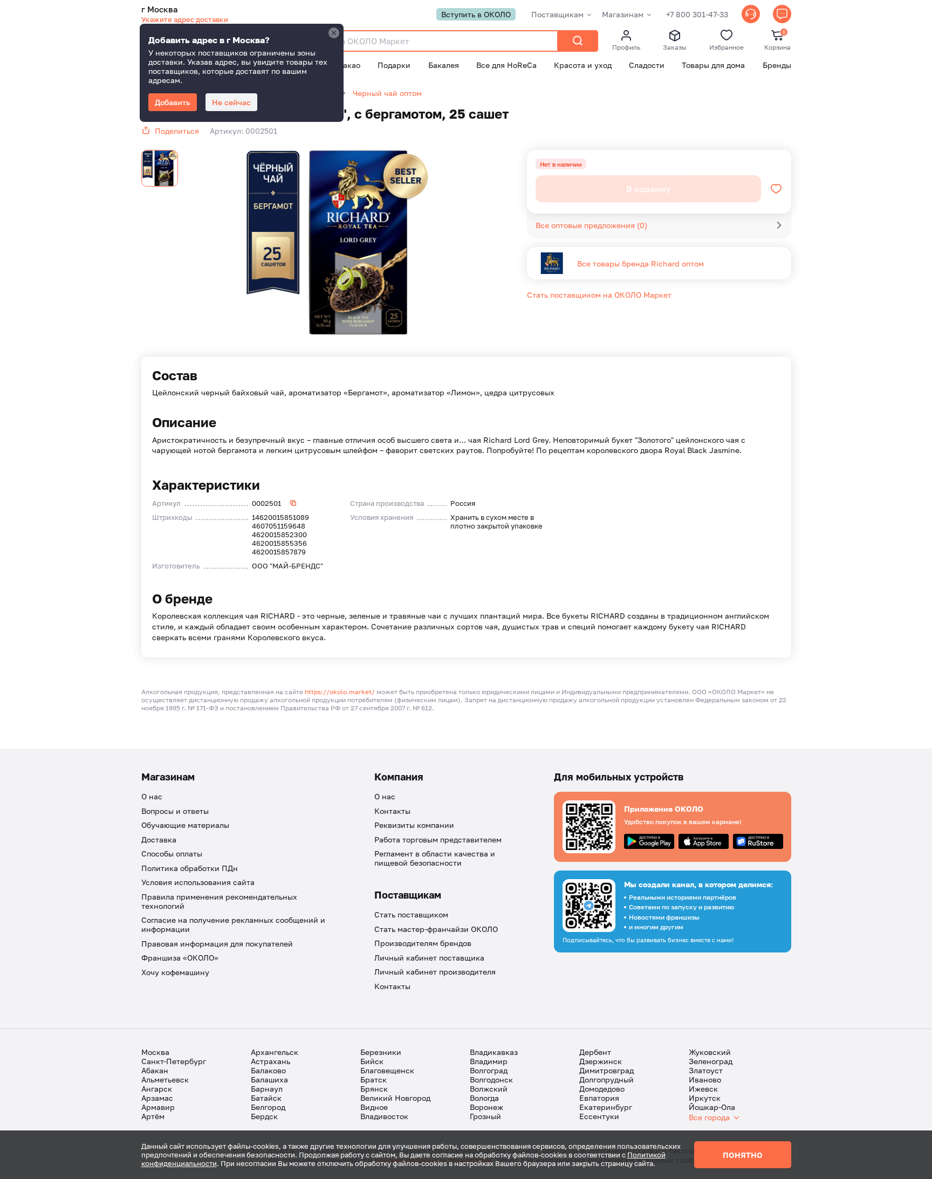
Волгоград (489, 1070)
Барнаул (267, 1088)
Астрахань (270, 1061)
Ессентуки (599, 1116)
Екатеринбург (605, 1107)
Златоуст (706, 1070)
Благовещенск (387, 1070)
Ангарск (156, 1088)
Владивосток (384, 1116)
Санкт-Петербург (173, 1061)
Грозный (485, 1116)
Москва (155, 1052)
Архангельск (274, 1052)
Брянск (374, 1088)
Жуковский (710, 1052)
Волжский (489, 1088)
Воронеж (486, 1107)
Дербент (595, 1052)
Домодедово (602, 1088)
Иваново (705, 1079)
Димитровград (606, 1070)
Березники (380, 1052)
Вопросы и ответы (175, 810)
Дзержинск (600, 1061)
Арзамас (157, 1097)
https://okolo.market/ (340, 692)
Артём (153, 1116)
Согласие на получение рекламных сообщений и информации (233, 924)
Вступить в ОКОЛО (476, 14)
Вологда (484, 1097)
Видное (374, 1107)
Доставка (158, 839)
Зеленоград (710, 1061)
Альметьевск (165, 1079)
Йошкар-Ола (712, 1107)
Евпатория (599, 1097)
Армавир (158, 1107)
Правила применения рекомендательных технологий (219, 901)
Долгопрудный (606, 1079)
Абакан (154, 1070)
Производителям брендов (422, 943)
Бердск (264, 1116)
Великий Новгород (395, 1097)
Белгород (268, 1107)
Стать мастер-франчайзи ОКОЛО (436, 929)
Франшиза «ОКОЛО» (179, 957)
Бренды (777, 65)
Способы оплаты (171, 853)
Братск (373, 1079)
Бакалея (443, 65)
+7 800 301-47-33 (697, 14)
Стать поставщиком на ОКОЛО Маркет (599, 294)
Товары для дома (713, 65)
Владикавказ (494, 1052)
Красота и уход (583, 65)
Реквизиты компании (414, 825)
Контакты (392, 810)
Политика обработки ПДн (189, 868)
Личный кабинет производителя (435, 971)
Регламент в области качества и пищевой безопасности (434, 858)
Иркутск (705, 1097)
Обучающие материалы (185, 825)
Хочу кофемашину (175, 972)
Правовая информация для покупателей (217, 943)
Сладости (646, 65)
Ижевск (703, 1088)
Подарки (394, 65)
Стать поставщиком (411, 914)
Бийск (371, 1061)
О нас (151, 796)
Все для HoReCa (506, 65)
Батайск (266, 1097)
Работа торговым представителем (438, 839)
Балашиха (269, 1079)
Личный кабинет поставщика (429, 957)
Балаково (268, 1070)
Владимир (489, 1061)
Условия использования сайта (198, 882)
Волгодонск (491, 1079)
